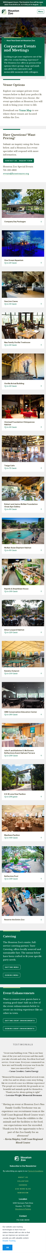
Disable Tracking (9, 1241)
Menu (40, 11)
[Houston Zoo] (10, 12)
